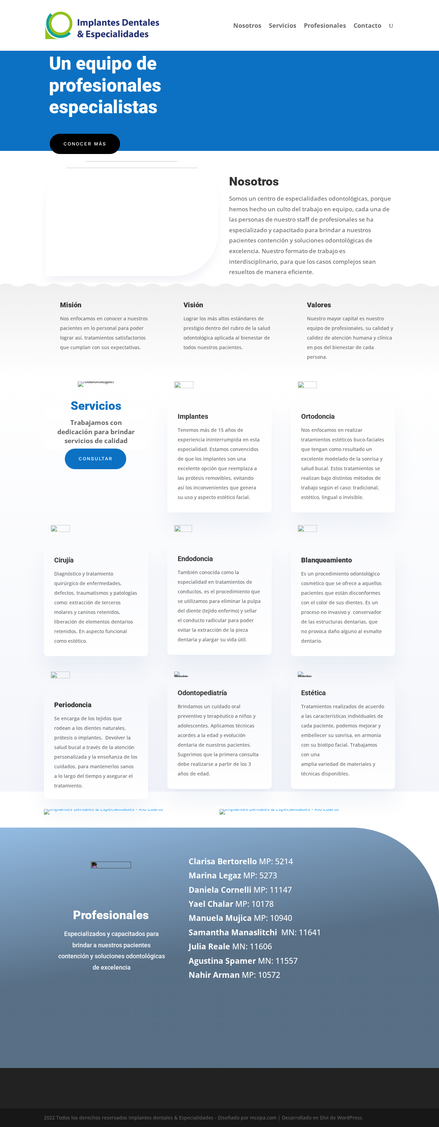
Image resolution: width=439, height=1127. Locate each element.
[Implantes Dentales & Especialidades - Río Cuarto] (103, 809)
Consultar (95, 458)
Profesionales (325, 26)
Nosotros (247, 26)
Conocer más (84, 143)
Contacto (367, 26)
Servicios (282, 26)
